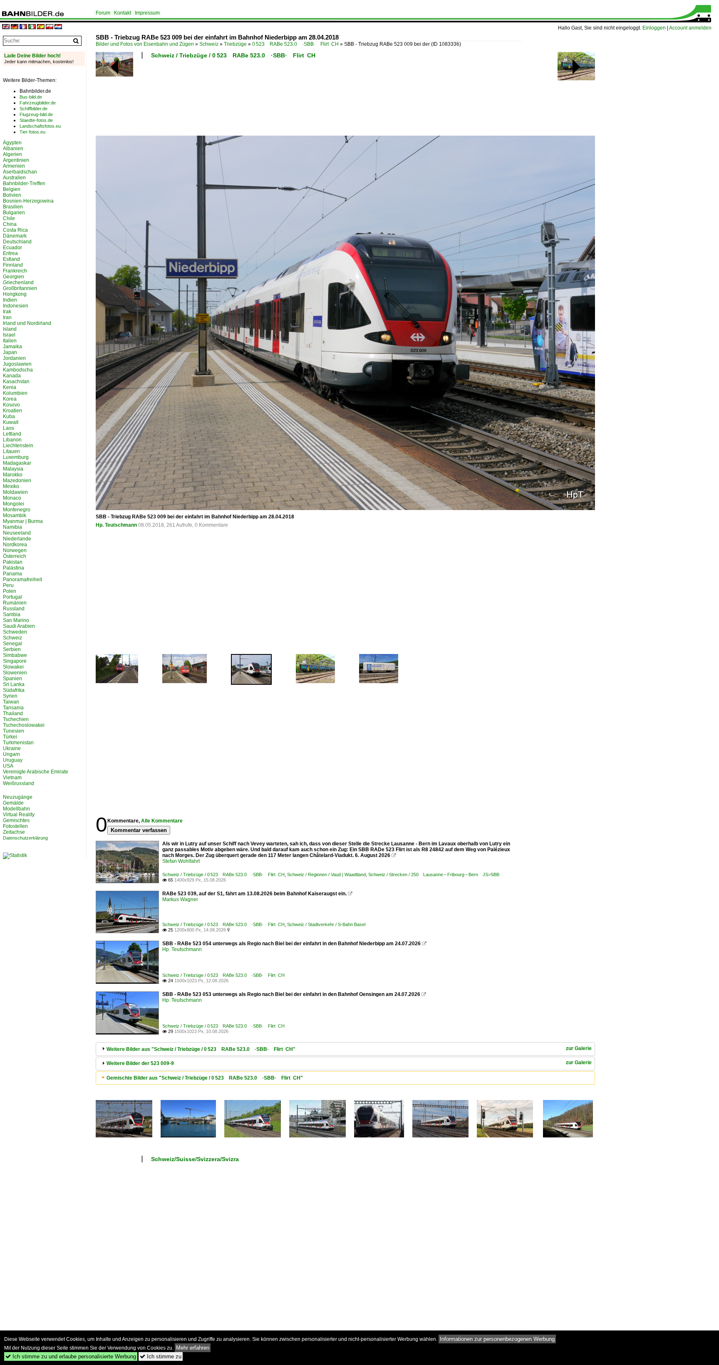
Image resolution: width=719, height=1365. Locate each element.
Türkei (10, 737)
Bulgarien (14, 213)
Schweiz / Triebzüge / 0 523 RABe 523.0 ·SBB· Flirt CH (233, 55)
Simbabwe (15, 655)
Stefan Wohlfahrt (181, 861)
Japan (10, 352)
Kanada (12, 376)
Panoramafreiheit (22, 579)
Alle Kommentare (162, 821)
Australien (14, 178)
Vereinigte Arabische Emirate (35, 772)
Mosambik (14, 515)
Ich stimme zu (160, 1356)
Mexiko (11, 486)
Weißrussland (18, 783)
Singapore (15, 661)
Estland (11, 259)
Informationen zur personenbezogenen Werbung (497, 1339)
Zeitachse (14, 832)
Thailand (13, 713)
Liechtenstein (18, 445)
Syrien (10, 696)
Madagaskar (17, 463)
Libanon (12, 440)
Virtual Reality (19, 815)
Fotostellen (15, 826)
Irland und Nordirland (27, 323)
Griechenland (18, 282)
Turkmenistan (18, 743)
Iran (7, 317)
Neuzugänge (17, 797)
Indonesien (15, 306)
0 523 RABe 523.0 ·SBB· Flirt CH (295, 44)
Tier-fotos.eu (32, 131)
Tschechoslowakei (24, 725)
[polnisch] (49, 27)
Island (10, 329)
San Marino (16, 620)
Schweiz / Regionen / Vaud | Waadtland (326, 874)
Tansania (13, 708)
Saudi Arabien (19, 626)
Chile (9, 218)
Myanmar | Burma (23, 521)
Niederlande (17, 539)
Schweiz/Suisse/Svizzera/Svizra (195, 1159)
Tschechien (16, 719)
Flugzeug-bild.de (36, 114)
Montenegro (16, 510)
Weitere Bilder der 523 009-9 (140, 1063)
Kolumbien (15, 393)
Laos (8, 428)
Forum (103, 13)
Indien (10, 300)
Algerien (12, 154)
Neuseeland (17, 533)
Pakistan (12, 562)
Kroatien (12, 411)
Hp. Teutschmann (116, 525)
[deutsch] (14, 27)
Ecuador (12, 247)
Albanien (13, 148)
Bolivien (12, 195)
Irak (7, 312)
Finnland (13, 265)
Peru (8, 585)
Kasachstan (16, 381)
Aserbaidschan (20, 172)
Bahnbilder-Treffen (24, 183)
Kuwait (10, 422)
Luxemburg (16, 457)
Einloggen (654, 28)
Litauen (11, 451)
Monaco (12, 498)
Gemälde (13, 803)
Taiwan (11, 702)
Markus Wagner (180, 899)
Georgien (13, 277)
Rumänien (15, 603)
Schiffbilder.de (33, 108)
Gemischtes (16, 820)
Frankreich (15, 271)
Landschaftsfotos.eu (40, 126)
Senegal (12, 644)
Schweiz (208, 44)
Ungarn (11, 754)
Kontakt (122, 13)
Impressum (147, 13)
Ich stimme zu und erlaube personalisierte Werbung (70, 1356)
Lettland (12, 434)
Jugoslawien (17, 364)
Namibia (12, 527)
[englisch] (6, 27)
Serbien (12, 649)
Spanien (12, 678)
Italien (10, 341)
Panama (12, 574)
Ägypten (12, 143)
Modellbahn (16, 809)
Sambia (11, 614)
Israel (9, 335)
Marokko (12, 475)
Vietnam (12, 777)
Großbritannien (20, 288)
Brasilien (13, 207)
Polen (9, 591)
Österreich (14, 556)
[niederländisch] (58, 27)
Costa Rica (15, 230)
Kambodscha (18, 370)
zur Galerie (579, 1048)
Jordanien (14, 358)
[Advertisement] (309, 100)
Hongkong (15, 294)
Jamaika (12, 346)
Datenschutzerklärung (25, 837)
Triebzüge (235, 44)
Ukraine (12, 748)
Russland (14, 609)
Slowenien (15, 673)
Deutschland (17, 242)
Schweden (15, 632)
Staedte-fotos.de (36, 120)
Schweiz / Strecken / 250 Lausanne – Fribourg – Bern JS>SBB (433, 874)
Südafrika (14, 690)
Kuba (9, 416)
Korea (10, 399)
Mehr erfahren (192, 1348)
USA (8, 766)
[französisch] (23, 27)
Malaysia (13, 469)
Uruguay (12, 760)
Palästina (13, 568)
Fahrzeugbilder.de (38, 102)
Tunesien (13, 731)
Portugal (12, 597)
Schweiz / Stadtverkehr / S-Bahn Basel (326, 924)
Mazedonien (17, 480)
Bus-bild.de (31, 96)
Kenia (9, 387)
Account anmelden (690, 28)
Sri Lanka (14, 684)
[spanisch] (41, 27)
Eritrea (10, 253)
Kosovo (11, 405)
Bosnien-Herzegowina (28, 201)
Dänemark (15, 236)
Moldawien (15, 492)
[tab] (345, 1049)
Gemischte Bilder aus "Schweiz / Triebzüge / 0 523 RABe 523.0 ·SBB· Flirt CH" (205, 1078)
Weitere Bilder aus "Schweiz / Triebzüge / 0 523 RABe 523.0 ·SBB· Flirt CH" (201, 1049)
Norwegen (15, 550)
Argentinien (16, 160)
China (10, 224)
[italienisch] (32, 27)
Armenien (14, 166)
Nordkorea (15, 544)
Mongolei (13, 504)
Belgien (11, 189)
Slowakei (13, 667)
